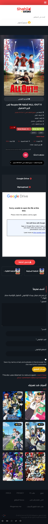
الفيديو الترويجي (23, 99)
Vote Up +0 (37, 129)
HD (34, 141)
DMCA (8, 493)
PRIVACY (20, 493)
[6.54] (13, 466)
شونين (40, 132)
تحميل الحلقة (24, 262)
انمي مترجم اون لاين (37, 500)
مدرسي (33, 132)
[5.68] (13, 436)
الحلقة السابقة (32, 271)
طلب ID (32, 493)
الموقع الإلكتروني (40, 349)
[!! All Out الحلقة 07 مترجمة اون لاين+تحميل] (18, 271)
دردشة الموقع (19, 500)
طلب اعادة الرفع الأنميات (35, 507)
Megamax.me (15, 507)
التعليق (43, 301)
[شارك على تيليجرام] (15, 42)
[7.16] (35, 405)
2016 (7, 141)
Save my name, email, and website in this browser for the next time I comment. (25, 363)
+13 (19, 141)
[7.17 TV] (35, 436)
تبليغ (12, 127)
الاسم (43, 329)
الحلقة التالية (10, 271)
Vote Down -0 (23, 129)
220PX (4, 515)
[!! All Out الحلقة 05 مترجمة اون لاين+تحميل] (42, 271)
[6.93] (13, 405)
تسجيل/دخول (23, 23)
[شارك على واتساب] (11, 42)
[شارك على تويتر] (8, 42)
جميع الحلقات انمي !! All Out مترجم (25, 112)
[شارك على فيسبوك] (5, 42)
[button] (45, 2)
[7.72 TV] (35, 466)
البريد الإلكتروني (41, 339)
